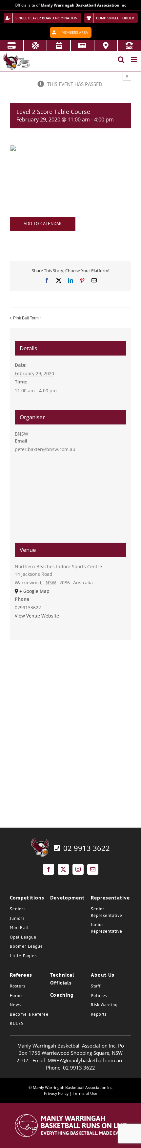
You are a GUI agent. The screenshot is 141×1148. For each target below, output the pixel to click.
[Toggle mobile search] (121, 59)
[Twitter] (63, 869)
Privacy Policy (56, 1093)
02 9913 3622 (85, 848)
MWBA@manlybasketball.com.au (85, 1060)
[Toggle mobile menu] (134, 59)
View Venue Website (37, 616)
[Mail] (92, 869)
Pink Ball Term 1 (27, 317)
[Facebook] (48, 869)
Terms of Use (85, 1093)
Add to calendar (43, 224)
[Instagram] (78, 869)
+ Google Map (34, 591)
